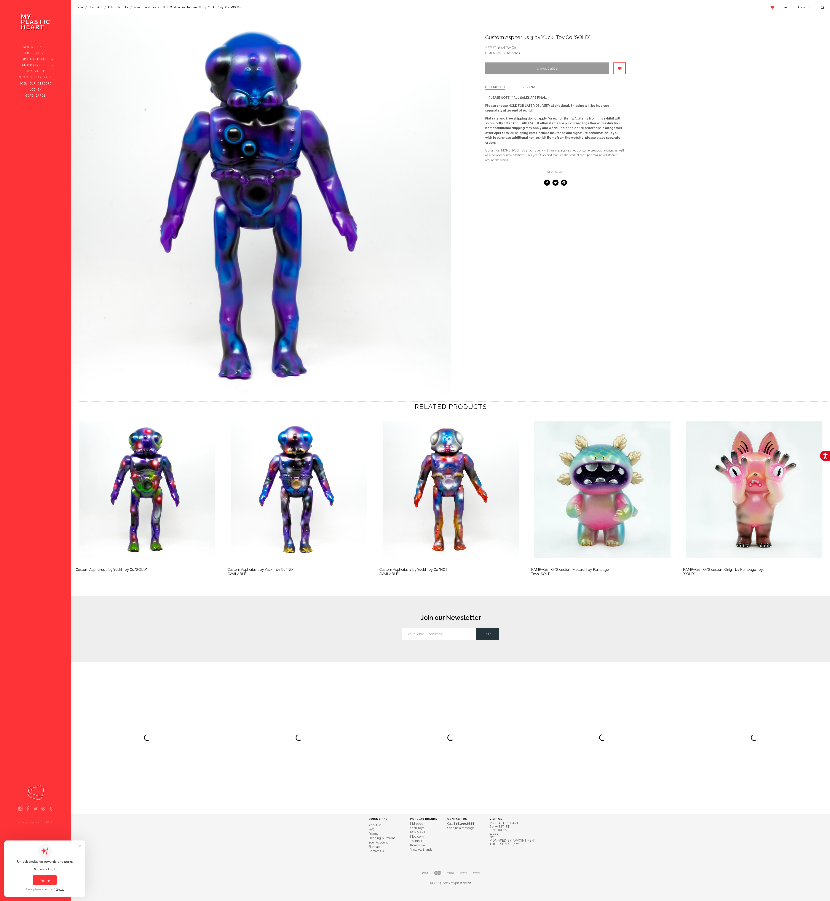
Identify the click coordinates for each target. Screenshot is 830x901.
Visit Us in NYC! (35, 77)
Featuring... (35, 65)
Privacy (373, 834)
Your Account (378, 842)
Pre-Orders (36, 53)
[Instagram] (20, 809)
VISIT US (496, 818)
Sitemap (374, 846)
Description (495, 87)
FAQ (371, 829)
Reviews (529, 87)
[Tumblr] (51, 809)
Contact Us (376, 851)
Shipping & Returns (382, 838)
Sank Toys (417, 828)
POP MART (417, 832)
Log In (36, 89)
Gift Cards (36, 95)
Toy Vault (36, 71)
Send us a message (460, 828)
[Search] (823, 8)
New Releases (36, 47)
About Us (375, 825)
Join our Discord (35, 83)
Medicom (417, 836)
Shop (36, 41)
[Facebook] (28, 809)
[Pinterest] (43, 809)
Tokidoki (416, 841)
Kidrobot (416, 823)
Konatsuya (417, 845)
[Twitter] (36, 809)
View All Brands (421, 849)
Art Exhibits (35, 59)
